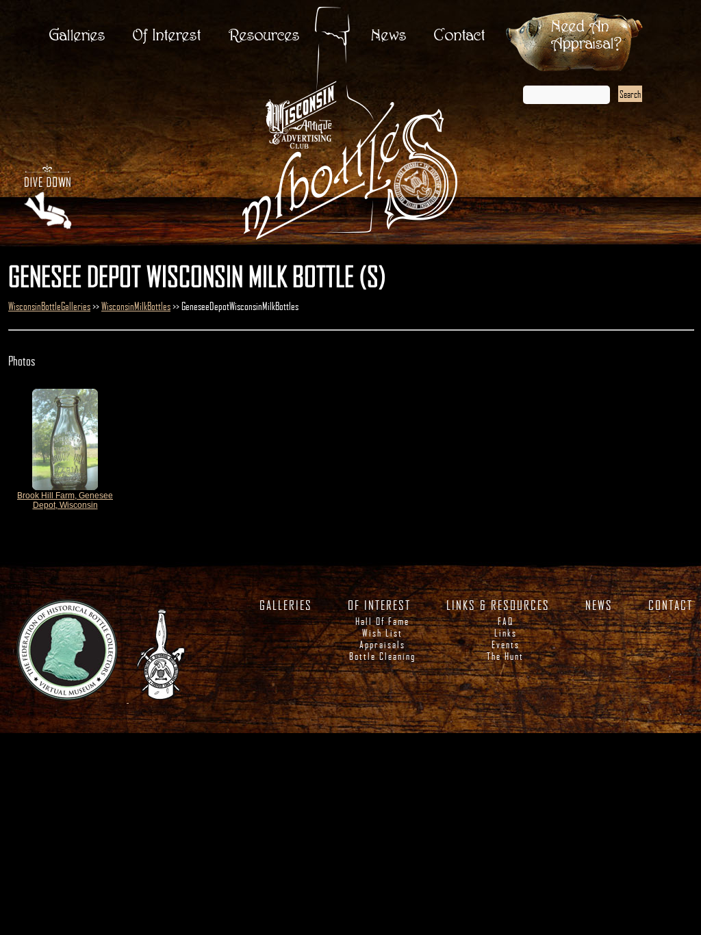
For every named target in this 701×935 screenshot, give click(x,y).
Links (505, 633)
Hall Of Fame (382, 621)
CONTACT (670, 605)
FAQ (505, 621)
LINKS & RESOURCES (498, 605)
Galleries (77, 35)
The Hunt (505, 656)
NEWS (599, 605)
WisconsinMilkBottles (135, 306)
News (389, 35)
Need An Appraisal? (586, 35)
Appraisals (382, 644)
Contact (459, 35)
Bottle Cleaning (382, 656)
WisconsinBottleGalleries (49, 306)
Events (506, 644)
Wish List (382, 633)
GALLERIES (285, 605)
